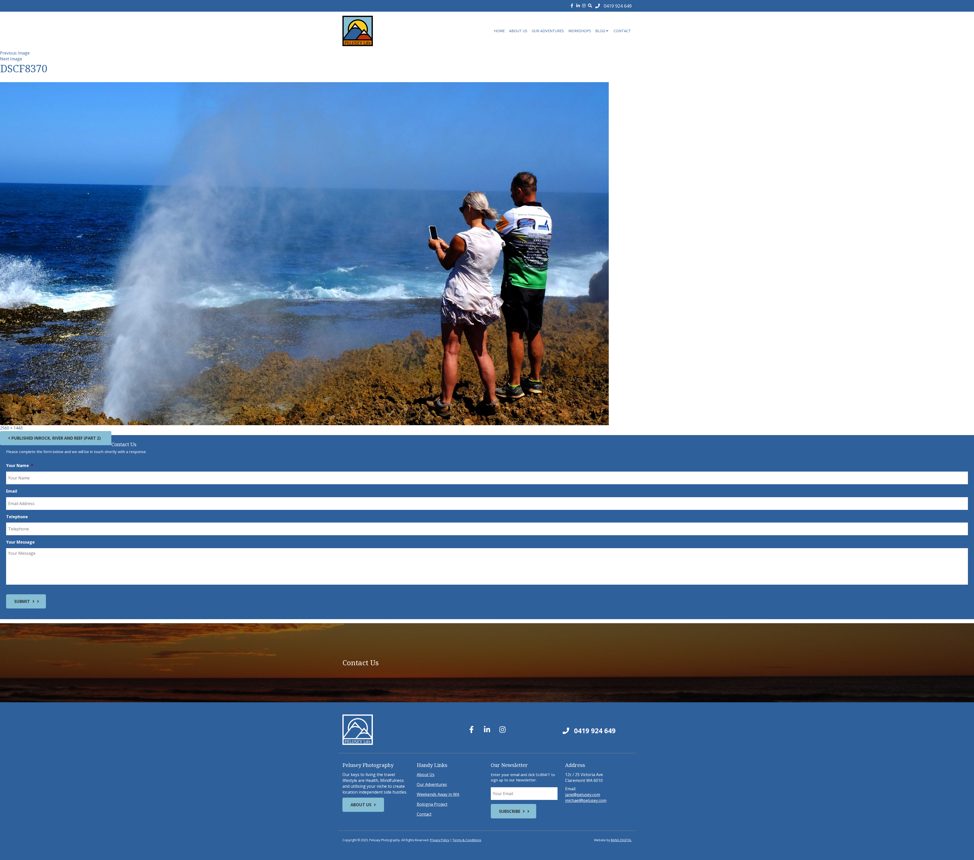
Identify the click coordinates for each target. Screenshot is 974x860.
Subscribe (509, 811)
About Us (518, 30)
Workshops (579, 30)
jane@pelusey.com (582, 794)
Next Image (11, 59)
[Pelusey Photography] (388, 31)
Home (499, 30)
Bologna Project (432, 804)
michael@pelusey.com (585, 800)
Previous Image (15, 53)
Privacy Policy (439, 840)
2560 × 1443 (11, 428)
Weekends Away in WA (438, 794)
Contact (622, 30)
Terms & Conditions (467, 840)
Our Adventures (548, 30)
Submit (22, 601)
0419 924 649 (594, 730)
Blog (600, 30)
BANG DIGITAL (621, 840)
